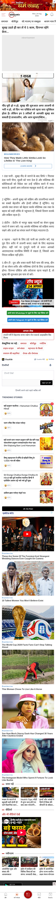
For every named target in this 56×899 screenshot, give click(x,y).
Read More (14, 302)
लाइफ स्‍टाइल (8, 348)
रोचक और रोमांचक (30, 353)
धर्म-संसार (21, 348)
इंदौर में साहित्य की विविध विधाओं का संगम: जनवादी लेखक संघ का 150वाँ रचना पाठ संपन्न (29, 872)
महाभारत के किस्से (35, 348)
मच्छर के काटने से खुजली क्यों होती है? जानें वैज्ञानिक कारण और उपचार (10, 802)
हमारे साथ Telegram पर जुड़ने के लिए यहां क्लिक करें (28, 320)
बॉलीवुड (14, 21)
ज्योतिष (43, 343)
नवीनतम (10, 853)
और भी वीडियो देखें (11, 814)
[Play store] (46, 14)
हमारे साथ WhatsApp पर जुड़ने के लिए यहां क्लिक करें (28, 313)
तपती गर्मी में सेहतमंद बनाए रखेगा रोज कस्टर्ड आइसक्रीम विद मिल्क (27, 336)
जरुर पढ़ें (10, 784)
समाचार (4, 21)
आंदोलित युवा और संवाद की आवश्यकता (9, 872)
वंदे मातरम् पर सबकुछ (31, 21)
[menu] (4, 14)
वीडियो (9, 809)
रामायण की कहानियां (11, 353)
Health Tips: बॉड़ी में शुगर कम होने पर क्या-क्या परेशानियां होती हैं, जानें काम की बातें (29, 802)
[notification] (51, 14)
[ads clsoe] (54, 884)
